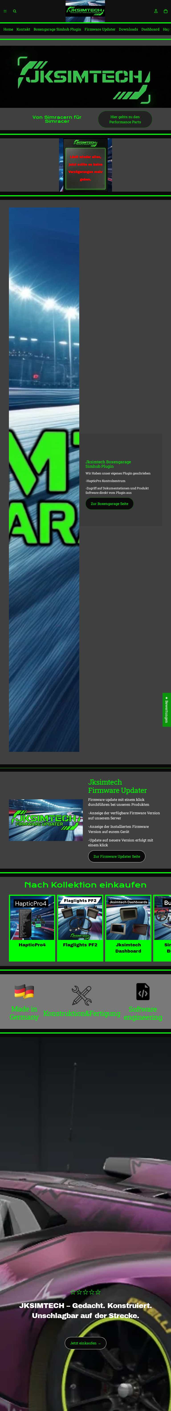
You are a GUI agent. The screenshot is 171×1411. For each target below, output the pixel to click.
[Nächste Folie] (156, 928)
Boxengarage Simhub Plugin (57, 29)
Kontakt (23, 29)
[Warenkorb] (166, 11)
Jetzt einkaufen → (85, 1343)
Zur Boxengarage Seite (109, 503)
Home (8, 29)
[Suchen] (15, 11)
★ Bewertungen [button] (167, 709)
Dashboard (150, 29)
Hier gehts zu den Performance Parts (125, 119)
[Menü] (5, 11)
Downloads (128, 29)
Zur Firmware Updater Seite (117, 856)
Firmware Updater (100, 29)
